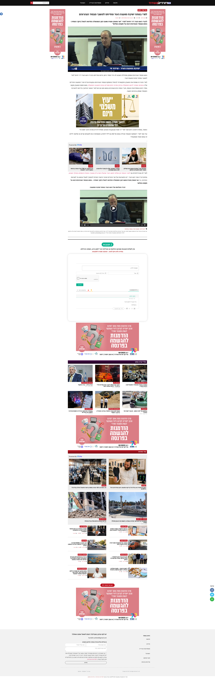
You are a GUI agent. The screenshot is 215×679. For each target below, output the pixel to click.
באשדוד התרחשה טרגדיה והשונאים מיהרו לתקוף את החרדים (81, 411)
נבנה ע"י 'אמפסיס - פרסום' (84, 671)
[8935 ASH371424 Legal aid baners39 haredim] (107, 127)
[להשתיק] (85, 225)
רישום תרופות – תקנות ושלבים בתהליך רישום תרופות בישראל (119, 569)
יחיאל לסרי (142, 229)
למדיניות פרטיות (100, 677)
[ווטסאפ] (212, 599)
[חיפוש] (31, 3)
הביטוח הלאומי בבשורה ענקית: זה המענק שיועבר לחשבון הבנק (119, 529)
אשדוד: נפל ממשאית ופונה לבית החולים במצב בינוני (119, 543)
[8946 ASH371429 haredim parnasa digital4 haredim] (157, 59)
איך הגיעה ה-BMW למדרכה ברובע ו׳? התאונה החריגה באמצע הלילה (77, 544)
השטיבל (82, 3)
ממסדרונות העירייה (95, 3)
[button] (1, 14)
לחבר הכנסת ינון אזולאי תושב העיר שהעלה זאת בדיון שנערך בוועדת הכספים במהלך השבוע (99, 173)
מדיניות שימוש (91, 677)
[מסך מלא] (82, 225)
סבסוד (131, 229)
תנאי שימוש (147, 658)
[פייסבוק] (212, 590)
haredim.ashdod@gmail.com (97, 638)
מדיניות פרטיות (146, 662)
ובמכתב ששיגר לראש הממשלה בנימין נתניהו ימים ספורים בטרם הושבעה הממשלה (116, 85)
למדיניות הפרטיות (92, 659)
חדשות (115, 3)
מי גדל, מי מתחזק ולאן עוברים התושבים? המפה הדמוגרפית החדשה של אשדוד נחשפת (78, 558)
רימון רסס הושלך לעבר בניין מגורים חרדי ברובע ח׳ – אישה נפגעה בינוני (108, 385)
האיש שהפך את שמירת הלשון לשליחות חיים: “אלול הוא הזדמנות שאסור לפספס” (78, 572)
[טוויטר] (212, 595)
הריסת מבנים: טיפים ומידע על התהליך (95, 521)
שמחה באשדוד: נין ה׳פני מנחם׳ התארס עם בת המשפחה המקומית (78, 530)
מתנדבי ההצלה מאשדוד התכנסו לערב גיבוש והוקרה (136, 385)
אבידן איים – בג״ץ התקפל (85, 385)
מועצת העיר (136, 229)
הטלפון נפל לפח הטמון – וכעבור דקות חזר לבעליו (135, 411)
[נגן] (145, 225)
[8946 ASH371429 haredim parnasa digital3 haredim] (107, 356)
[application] (113, 208)
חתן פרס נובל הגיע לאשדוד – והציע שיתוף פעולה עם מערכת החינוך (119, 558)
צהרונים (127, 229)
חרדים (107, 3)
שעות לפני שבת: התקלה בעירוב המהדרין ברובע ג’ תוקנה (108, 411)
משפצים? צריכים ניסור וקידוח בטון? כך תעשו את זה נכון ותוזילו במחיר (129, 521)
